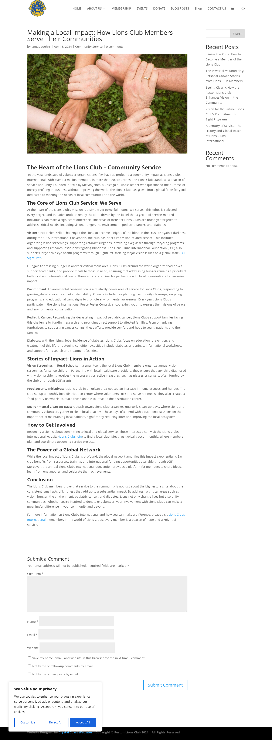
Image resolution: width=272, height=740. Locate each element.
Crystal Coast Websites (75, 732)
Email (32, 635)
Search (237, 34)
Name (32, 622)
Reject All (55, 722)
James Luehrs (41, 47)
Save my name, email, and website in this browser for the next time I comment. (88, 658)
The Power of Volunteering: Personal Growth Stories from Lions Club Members (225, 76)
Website (33, 648)
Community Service (89, 47)
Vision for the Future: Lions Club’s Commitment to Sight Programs (225, 114)
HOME (77, 8)
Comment (35, 574)
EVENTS (142, 8)
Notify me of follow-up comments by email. (63, 666)
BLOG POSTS (180, 8)
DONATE (159, 8)
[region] (55, 707)
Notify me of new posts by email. (55, 674)
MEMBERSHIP (121, 8)
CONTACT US (217, 8)
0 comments (114, 47)
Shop (198, 8)
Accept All (83, 722)
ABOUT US (94, 8)
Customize (27, 722)
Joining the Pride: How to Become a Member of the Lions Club (224, 59)
